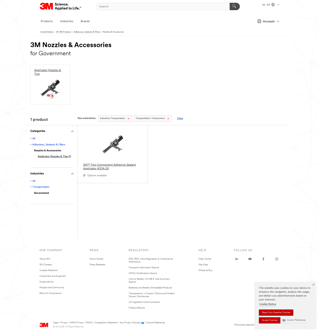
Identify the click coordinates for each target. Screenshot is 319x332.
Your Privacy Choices (129, 323)
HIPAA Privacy (77, 323)
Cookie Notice (267, 304)
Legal (55, 323)
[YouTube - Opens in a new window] (250, 259)
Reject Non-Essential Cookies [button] (276, 312)
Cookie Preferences (155, 323)
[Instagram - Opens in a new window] (276, 259)
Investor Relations (49, 270)
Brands (85, 21)
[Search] (235, 6)
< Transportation (39, 187)
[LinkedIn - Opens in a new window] (236, 259)
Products (47, 21)
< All (32, 138)
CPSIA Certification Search (143, 273)
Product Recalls (137, 308)
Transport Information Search (144, 267)
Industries (66, 21)
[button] (294, 320)
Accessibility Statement (106, 323)
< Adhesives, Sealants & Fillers (47, 144)
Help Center (204, 259)
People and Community (52, 287)
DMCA (89, 323)
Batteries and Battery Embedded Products (150, 288)
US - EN (266, 5)
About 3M (45, 259)
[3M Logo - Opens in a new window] (61, 6)
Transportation (112, 118)
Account (268, 21)
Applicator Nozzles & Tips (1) (54, 156)
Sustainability (47, 282)
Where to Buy (205, 270)
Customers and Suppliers (53, 276)
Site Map (203, 264)
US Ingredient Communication (144, 302)
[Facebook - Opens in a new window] (263, 259)
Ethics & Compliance (50, 293)
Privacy (64, 323)
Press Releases (97, 264)
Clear (180, 118)
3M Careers (46, 264)
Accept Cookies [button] (269, 320)
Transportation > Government (150, 118)
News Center (96, 259)
